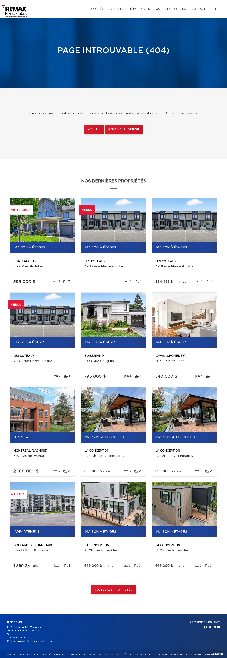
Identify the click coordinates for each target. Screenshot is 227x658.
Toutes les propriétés (113, 590)
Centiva (217, 654)
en (215, 9)
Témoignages (139, 9)
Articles (116, 9)
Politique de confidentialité (144, 654)
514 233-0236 (21, 638)
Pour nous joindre (123, 129)
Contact (198, 9)
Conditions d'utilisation (175, 654)
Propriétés (95, 9)
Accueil (94, 129)
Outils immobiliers (171, 9)
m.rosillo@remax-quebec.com (35, 641)
